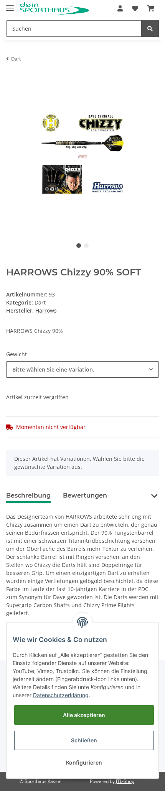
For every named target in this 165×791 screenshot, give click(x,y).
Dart (40, 302)
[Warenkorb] (151, 8)
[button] (120, 8)
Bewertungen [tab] (85, 495)
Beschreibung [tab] (28, 495)
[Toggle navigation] (10, 5)
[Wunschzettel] (135, 8)
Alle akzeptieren (84, 715)
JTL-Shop (125, 781)
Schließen (84, 740)
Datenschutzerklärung (61, 695)
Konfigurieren (84, 762)
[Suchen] (150, 28)
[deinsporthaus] (54, 8)
